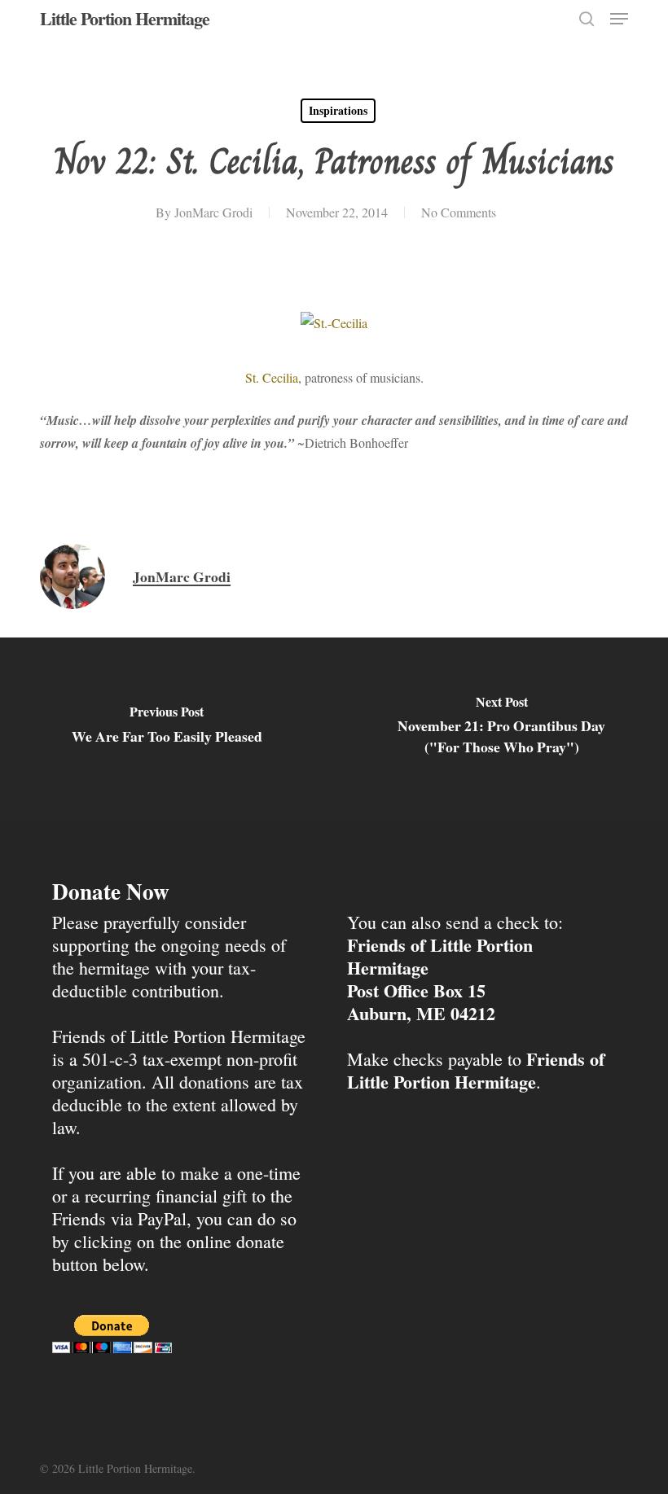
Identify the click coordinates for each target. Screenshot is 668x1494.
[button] (619, 19)
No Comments (458, 212)
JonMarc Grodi (213, 212)
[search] (586, 19)
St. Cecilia (271, 377)
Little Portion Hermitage (124, 19)
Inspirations (338, 110)
